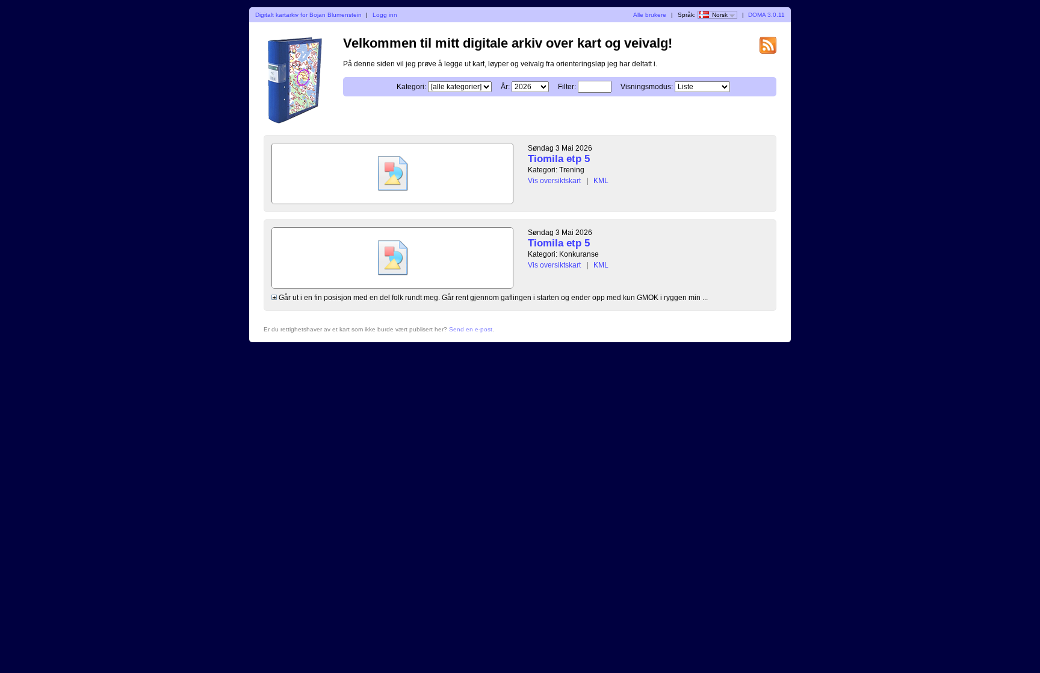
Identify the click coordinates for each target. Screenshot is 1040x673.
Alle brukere (649, 14)
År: (505, 87)
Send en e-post (470, 329)
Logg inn (385, 14)
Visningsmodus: (647, 87)
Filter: (567, 87)
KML (600, 181)
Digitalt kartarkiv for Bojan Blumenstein (308, 14)
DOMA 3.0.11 (766, 14)
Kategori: (411, 87)
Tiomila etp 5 (559, 158)
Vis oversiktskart (554, 181)
